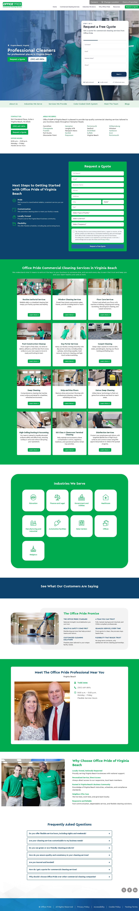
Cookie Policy (115, 907)
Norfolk (68, 133)
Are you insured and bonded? (69, 862)
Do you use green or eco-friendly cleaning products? (69, 848)
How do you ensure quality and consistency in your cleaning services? (69, 855)
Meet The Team (111, 104)
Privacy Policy (105, 239)
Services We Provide (58, 104)
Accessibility (99, 907)
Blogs (127, 104)
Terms (96, 239)
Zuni (111, 133)
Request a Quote (17, 59)
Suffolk (89, 133)
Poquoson (69, 135)
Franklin (46, 131)
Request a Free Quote (97, 246)
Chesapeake (48, 128)
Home (55, 7)
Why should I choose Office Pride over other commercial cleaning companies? (69, 877)
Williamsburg (114, 126)
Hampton (69, 126)
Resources (116, 7)
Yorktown (113, 131)
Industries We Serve (89, 7)
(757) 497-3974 (37, 59)
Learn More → (34, 315)
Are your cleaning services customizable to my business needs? (69, 841)
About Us (13, 104)
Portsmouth (92, 126)
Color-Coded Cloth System (86, 104)
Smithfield (91, 131)
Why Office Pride (104, 7)
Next (118, 74)
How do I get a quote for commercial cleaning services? (69, 870)
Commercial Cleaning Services (69, 7)
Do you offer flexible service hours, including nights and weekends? (69, 833)
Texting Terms (131, 907)
